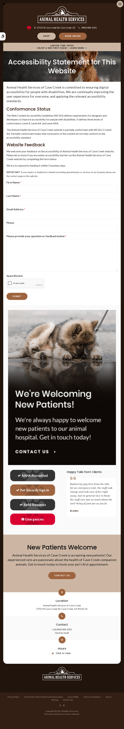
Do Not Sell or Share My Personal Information (43, 697)
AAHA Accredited (35, 475)
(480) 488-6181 (89, 27)
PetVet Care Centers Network (66, 714)
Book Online (73, 36)
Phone (10, 222)
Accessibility (73, 697)
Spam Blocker (14, 275)
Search (109, 697)
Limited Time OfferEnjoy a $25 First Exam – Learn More (60, 46)
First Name (13, 182)
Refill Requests (35, 505)
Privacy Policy (13, 697)
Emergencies (34, 519)
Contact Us (62, 575)
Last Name (13, 195)
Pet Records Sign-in (34, 490)
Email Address (15, 209)
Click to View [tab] (63, 653)
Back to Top (68, 700)
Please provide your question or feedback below (36, 236)
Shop (46, 36)
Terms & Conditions (92, 697)
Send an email (62, 632)
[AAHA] (30, 27)
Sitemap (54, 700)
